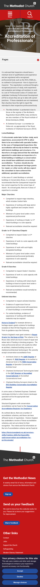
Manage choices (20, 582)
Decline (20, 577)
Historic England (8, 323)
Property (29, 26)
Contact (6, 538)
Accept (20, 571)
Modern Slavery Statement (13, 553)
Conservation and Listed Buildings (19, 29)
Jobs (5, 541)
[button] (10, 13)
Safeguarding (8, 549)
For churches (18, 26)
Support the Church (10, 545)
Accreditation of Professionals (20, 31)
